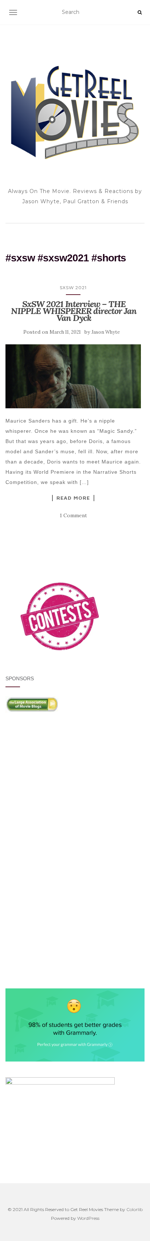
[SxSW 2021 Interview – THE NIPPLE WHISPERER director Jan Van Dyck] (73, 376)
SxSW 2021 (73, 287)
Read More (73, 498)
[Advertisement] (75, 790)
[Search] (140, 12)
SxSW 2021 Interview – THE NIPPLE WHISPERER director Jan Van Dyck (74, 311)
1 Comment (73, 515)
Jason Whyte (105, 332)
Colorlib (134, 1209)
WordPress (88, 1218)
